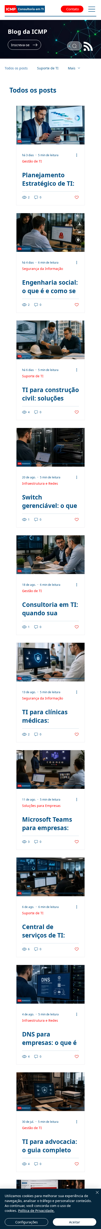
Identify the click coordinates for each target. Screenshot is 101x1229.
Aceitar (74, 1222)
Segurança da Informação (42, 268)
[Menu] (91, 9)
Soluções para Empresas (41, 805)
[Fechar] (94, 1195)
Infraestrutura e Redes (40, 483)
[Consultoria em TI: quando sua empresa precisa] (50, 554)
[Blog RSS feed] (88, 47)
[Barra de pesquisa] (74, 46)
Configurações (26, 1222)
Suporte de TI (47, 68)
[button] (24, 45)
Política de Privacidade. (36, 1210)
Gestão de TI (32, 161)
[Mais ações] (78, 155)
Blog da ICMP (27, 31)
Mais (71, 68)
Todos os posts (16, 68)
